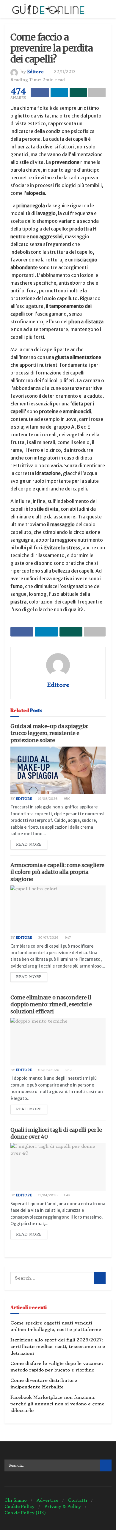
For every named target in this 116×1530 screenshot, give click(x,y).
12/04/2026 (47, 1195)
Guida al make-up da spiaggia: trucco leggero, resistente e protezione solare (49, 733)
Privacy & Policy (62, 1506)
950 (66, 799)
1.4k (66, 1195)
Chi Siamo (15, 1500)
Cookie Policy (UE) (25, 1512)
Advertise (47, 1500)
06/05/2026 (48, 1070)
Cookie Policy (19, 1506)
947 (67, 938)
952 (68, 1070)
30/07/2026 (48, 938)
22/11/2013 (65, 71)
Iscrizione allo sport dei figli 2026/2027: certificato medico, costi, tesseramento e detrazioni (57, 1346)
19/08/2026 (47, 799)
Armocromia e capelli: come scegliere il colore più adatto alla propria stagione (57, 872)
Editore (35, 71)
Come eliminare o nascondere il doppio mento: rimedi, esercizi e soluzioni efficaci (51, 1004)
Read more (29, 844)
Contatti (77, 1500)
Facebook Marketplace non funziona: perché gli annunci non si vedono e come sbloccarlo (57, 1404)
